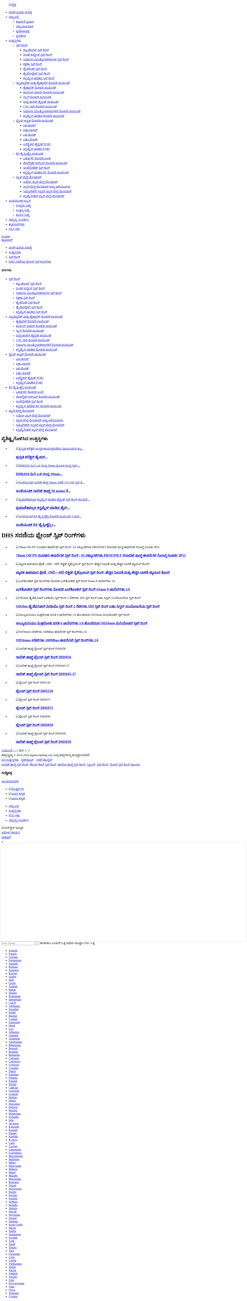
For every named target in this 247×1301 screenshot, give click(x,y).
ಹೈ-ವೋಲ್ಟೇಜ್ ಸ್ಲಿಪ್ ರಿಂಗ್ (36, 73)
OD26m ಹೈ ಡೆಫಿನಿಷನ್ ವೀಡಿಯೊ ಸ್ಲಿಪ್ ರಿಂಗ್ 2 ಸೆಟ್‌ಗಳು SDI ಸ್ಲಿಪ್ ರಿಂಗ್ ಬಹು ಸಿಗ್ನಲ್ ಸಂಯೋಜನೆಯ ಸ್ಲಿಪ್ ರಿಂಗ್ (88, 606)
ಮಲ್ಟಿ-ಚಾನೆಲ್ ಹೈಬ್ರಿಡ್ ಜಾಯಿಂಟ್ (41, 101)
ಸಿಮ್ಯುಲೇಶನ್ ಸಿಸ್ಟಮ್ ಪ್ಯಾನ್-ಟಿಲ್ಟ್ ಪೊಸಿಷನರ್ (47, 191)
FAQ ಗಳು (14, 229)
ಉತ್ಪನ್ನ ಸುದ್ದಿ (22, 210)
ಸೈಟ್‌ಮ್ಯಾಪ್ (27, 759)
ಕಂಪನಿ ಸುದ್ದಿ (22, 214)
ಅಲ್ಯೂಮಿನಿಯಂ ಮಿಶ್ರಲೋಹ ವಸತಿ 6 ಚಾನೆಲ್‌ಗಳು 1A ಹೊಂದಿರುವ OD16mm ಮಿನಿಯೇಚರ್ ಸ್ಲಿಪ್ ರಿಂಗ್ (81, 623)
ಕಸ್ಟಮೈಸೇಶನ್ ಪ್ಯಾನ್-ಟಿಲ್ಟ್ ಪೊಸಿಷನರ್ (43, 196)
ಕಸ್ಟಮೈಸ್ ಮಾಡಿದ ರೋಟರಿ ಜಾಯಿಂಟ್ (43, 115)
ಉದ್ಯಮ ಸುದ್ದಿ (23, 205)
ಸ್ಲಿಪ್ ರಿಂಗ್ (21, 45)
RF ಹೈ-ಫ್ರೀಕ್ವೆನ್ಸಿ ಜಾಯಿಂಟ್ (29, 153)
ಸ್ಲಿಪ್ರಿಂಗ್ (91, 764)
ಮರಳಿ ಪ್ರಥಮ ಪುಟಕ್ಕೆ (20, 12)
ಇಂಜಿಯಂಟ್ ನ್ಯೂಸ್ (20, 200)
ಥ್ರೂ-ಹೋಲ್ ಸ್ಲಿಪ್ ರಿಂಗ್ (36, 49)
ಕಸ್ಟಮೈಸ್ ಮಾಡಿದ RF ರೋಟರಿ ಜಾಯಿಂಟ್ (46, 172)
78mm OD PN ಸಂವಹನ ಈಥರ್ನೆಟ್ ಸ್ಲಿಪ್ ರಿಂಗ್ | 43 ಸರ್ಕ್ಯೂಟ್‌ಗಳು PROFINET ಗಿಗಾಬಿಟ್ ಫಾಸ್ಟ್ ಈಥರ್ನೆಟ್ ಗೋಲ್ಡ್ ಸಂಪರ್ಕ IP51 (101, 555)
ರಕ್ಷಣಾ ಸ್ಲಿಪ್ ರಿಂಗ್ (32, 64)
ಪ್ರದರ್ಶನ (21, 35)
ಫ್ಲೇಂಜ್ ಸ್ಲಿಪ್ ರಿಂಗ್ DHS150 (34, 691)
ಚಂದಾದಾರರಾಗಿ (9, 781)
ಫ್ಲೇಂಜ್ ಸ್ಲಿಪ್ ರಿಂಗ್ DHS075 (34, 708)
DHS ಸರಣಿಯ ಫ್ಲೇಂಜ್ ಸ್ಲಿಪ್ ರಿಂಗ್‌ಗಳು (30, 261)
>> (16, 750)
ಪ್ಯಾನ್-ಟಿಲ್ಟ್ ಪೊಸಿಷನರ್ (28, 177)
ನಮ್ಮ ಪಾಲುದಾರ (24, 26)
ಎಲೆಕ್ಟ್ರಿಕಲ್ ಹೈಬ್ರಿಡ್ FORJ (37, 144)
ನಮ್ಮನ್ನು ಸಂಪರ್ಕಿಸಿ (19, 219)
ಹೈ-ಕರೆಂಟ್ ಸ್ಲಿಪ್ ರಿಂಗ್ (35, 68)
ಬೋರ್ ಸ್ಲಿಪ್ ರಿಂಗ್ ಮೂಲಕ (124, 764)
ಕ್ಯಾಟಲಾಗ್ (7, 239)
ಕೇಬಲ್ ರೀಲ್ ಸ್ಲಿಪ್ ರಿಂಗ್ (43, 764)
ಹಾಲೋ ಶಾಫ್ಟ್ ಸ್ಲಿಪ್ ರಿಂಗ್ (71, 764)
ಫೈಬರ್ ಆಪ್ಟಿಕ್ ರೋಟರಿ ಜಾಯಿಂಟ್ (34, 120)
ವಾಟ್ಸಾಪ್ (6, 837)
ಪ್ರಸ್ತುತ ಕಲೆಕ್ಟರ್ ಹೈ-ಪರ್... (31, 457)
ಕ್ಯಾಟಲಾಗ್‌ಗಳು (17, 224)
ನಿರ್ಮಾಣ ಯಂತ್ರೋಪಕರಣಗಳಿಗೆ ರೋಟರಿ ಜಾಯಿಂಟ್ (51, 111)
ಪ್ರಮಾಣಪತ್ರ (22, 31)
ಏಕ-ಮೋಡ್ (29, 134)
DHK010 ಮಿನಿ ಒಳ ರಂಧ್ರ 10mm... (39, 474)
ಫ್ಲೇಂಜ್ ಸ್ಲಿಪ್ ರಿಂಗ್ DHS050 (34, 725)
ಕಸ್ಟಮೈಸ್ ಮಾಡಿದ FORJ (36, 148)
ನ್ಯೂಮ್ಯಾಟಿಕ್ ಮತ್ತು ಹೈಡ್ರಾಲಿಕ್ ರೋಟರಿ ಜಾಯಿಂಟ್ (43, 82)
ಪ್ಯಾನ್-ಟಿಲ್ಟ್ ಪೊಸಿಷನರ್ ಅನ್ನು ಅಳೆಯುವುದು (46, 186)
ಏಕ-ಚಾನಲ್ (29, 125)
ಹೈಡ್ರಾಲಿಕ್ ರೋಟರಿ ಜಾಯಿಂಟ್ (39, 87)
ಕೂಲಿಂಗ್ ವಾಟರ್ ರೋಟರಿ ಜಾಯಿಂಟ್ (43, 92)
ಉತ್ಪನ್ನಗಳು (15, 40)
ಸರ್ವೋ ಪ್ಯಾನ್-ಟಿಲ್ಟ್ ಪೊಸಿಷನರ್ (40, 181)
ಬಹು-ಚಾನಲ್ (30, 130)
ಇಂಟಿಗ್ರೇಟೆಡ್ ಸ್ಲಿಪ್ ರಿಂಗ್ (36, 167)
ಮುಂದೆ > (9, 750)
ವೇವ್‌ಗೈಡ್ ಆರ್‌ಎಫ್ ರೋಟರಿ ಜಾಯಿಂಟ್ (45, 163)
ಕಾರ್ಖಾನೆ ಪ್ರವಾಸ (25, 21)
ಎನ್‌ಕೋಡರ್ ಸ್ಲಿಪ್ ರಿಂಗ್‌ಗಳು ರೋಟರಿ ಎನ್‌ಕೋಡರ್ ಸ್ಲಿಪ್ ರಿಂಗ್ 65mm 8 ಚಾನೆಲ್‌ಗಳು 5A (73, 589)
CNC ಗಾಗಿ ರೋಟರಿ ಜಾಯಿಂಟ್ (40, 106)
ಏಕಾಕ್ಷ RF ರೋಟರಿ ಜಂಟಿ (37, 158)
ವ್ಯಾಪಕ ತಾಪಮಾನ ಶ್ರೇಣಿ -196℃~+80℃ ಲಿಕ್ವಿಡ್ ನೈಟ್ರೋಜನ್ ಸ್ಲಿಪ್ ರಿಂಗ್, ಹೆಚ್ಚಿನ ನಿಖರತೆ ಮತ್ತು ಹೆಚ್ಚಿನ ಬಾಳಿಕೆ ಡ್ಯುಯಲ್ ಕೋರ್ (93, 572)
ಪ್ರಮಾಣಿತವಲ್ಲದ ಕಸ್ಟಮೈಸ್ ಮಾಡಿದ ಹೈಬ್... (43, 508)
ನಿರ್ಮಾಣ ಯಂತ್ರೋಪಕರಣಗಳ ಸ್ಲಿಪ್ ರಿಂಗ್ (46, 59)
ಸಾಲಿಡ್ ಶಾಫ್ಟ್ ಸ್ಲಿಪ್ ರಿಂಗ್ (14, 764)
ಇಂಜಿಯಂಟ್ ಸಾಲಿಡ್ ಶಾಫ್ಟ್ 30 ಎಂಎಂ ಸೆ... (43, 491)
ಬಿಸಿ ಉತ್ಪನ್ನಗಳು (10, 759)
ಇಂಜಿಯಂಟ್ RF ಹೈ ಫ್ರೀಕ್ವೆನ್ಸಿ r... (36, 525)
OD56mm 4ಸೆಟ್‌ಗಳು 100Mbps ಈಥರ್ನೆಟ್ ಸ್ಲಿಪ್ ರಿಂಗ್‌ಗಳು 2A (57, 640)
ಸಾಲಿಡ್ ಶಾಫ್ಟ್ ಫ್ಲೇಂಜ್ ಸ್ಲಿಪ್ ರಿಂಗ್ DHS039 (43, 742)
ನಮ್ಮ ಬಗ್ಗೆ (14, 16)
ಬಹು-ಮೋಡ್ (30, 139)
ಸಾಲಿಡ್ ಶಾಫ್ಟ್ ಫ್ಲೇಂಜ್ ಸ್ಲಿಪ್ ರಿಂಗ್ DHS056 (43, 657)
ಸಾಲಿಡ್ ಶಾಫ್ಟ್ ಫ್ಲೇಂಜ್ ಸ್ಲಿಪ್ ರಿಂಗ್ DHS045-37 (46, 674)
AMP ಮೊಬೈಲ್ (44, 759)
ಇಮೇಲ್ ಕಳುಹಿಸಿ (10, 832)
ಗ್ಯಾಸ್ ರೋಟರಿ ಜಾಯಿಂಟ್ (37, 97)
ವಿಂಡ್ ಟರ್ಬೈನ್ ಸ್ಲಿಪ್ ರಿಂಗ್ (37, 54)
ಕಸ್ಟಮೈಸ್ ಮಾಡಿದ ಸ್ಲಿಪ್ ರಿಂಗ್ (39, 78)
